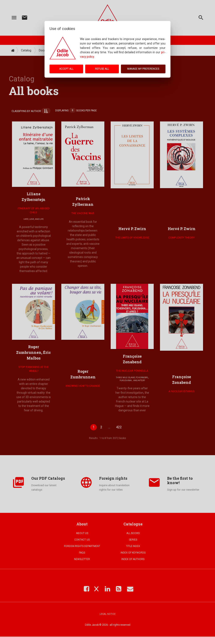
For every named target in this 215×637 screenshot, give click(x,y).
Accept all (66, 68)
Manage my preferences (143, 68)
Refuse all (102, 68)
